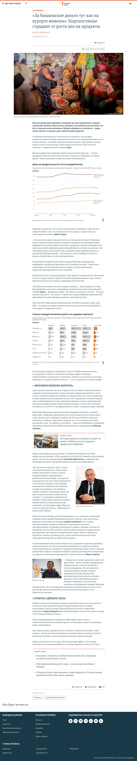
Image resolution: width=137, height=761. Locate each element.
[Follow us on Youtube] (70, 721)
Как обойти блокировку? (12, 728)
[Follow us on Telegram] (86, 721)
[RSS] (101, 721)
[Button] (99, 42)
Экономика (37, 11)
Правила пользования (11, 732)
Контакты (6, 724)
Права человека (42, 736)
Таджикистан (41, 749)
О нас (5, 720)
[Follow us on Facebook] (81, 721)
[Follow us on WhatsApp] (91, 721)
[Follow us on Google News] (96, 721)
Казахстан (6, 749)
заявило (73, 380)
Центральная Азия (43, 724)
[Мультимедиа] (130, 3)
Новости (39, 720)
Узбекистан (73, 749)
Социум (39, 732)
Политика (39, 728)
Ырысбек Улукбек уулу (41, 32)
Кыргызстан (7, 753)
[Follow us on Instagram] (76, 721)
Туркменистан (41, 753)
